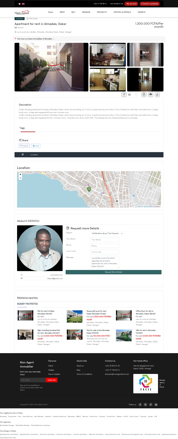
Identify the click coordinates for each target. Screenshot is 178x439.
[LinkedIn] (156, 405)
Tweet (37, 146)
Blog (78, 370)
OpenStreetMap (148, 206)
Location (34, 155)
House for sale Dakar (63, 434)
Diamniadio (12, 416)
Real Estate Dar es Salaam (40, 425)
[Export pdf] (144, 94)
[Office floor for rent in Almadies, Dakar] (123, 315)
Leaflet (139, 206)
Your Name (70, 239)
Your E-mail (71, 251)
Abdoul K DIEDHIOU (28, 221)
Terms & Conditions (84, 374)
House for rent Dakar (47, 434)
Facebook (25, 146)
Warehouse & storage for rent (132, 434)
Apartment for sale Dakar (29, 434)
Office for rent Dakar (96, 434)
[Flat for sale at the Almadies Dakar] (74, 334)
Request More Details (113, 272)
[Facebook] (140, 405)
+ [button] (20, 174)
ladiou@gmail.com (55, 278)
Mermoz (85, 416)
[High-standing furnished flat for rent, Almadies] (25, 334)
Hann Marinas (28, 416)
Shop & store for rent (112, 434)
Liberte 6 (48, 416)
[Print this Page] (150, 94)
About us (80, 366)
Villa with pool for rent (152, 434)
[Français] (19, 4)
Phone (68, 245)
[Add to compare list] (130, 94)
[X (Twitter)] (151, 405)
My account (131, 4)
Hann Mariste (38, 416)
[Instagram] (145, 405)
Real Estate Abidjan (23, 425)
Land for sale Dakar (80, 434)
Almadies (3, 416)
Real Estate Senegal (7, 425)
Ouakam (102, 416)
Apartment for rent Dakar (9, 434)
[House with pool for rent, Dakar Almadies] (74, 316)
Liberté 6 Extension (59, 416)
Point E (125, 416)
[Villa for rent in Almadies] (123, 335)
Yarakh (150, 416)
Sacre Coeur (134, 416)
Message (69, 257)
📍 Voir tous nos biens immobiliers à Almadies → (34, 39)
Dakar (50, 366)
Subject (69, 233)
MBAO (78, 416)
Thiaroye (143, 416)
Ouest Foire (111, 416)
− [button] (20, 177)
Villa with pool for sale (8, 438)
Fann (19, 416)
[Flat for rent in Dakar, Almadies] (25, 315)
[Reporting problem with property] (157, 94)
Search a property (150, 4)
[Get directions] (124, 94)
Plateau (119, 416)
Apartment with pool (169, 434)
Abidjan (51, 370)
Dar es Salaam (54, 374)
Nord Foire (93, 416)
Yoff (155, 416)
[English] (23, 4)
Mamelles (71, 416)
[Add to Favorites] (137, 94)
